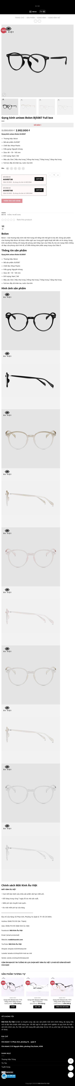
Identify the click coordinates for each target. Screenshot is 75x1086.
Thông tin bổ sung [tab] (14, 215)
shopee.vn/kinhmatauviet (17, 949)
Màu (2, 168)
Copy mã (39, 179)
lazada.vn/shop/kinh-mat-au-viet (20, 953)
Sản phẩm (30, 18)
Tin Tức (4, 1063)
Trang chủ (19, 18)
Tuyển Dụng (5, 1067)
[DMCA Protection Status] (37, 1072)
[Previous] (5, 61)
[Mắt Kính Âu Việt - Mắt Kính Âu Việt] (37, 6)
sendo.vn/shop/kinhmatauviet (18, 958)
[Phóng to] (4, 95)
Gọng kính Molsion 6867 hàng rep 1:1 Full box (37, 1000)
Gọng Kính (41, 18)
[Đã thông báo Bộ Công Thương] (37, 1076)
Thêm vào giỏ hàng (12, 201)
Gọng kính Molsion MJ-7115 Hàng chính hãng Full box (13, 1000)
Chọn (13, 1006)
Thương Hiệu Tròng (8, 1059)
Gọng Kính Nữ (54, 18)
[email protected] (12, 935)
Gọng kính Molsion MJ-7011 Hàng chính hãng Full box (62, 1000)
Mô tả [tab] (3, 215)
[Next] (69, 61)
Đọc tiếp (37, 1006)
